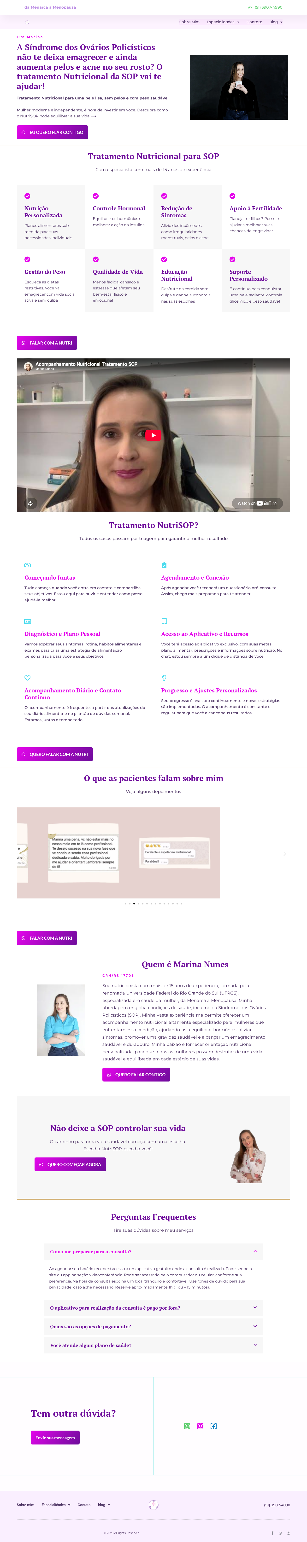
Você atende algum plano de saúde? (90, 1345)
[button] (22, 854)
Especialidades (221, 22)
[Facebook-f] (272, 1533)
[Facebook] (214, 1426)
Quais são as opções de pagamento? (90, 1326)
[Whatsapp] (187, 1426)
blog (274, 22)
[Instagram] (200, 1426)
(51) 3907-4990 (277, 1505)
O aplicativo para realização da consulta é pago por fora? (115, 1308)
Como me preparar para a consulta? (90, 1251)
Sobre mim (189, 22)
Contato (254, 22)
